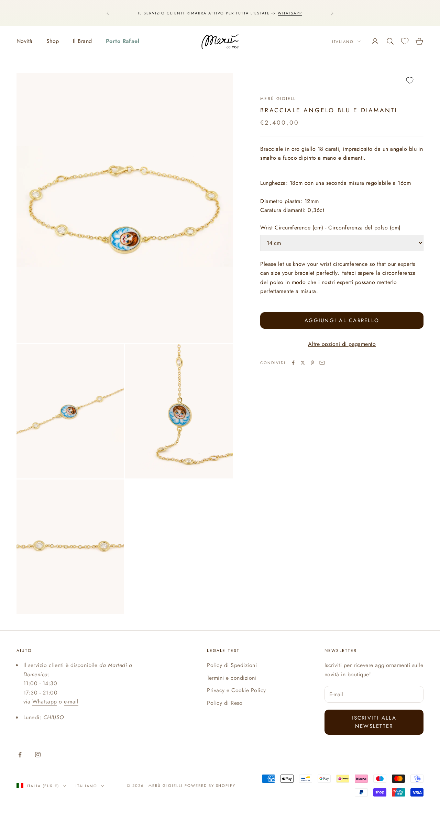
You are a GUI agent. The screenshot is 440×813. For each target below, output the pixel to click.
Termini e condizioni (231, 678)
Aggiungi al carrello (342, 320)
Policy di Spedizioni (232, 665)
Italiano (343, 41)
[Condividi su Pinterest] (312, 362)
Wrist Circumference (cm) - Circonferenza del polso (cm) (330, 228)
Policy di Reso (224, 703)
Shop (52, 41)
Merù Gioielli (278, 98)
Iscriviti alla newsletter (374, 722)
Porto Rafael (123, 41)
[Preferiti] (404, 41)
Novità (24, 41)
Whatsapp (290, 13)
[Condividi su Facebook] (293, 362)
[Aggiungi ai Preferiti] (342, 80)
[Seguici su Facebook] (19, 754)
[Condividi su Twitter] (303, 362)
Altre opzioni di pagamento (342, 344)
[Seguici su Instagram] (37, 754)
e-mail (71, 701)
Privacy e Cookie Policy (236, 690)
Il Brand (82, 41)
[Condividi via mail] (322, 362)
